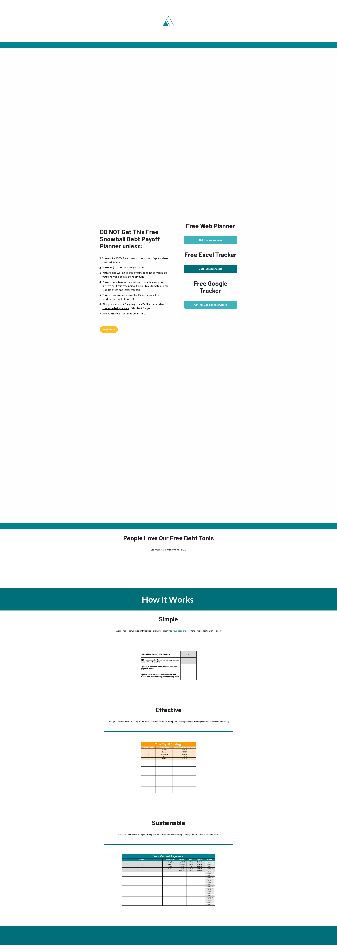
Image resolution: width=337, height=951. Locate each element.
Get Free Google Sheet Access (210, 304)
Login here (139, 313)
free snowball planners (115, 308)
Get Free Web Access (210, 240)
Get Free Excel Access (210, 268)
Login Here (109, 329)
